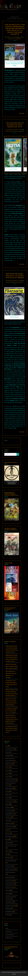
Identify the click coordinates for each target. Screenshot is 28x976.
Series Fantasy (8, 880)
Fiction (7, 797)
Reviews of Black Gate (10, 860)
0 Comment (20, 282)
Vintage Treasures (9, 905)
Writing (7, 914)
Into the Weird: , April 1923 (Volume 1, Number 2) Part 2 (11, 650)
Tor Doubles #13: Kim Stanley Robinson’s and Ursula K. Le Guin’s (15, 29)
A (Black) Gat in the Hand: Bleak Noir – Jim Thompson (11, 710)
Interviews (8, 817)
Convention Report (10, 779)
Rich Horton (8, 866)
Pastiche (7, 851)
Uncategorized (9, 902)
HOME (5, 440)
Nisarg (14, 974)
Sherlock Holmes (9, 884)
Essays (7, 791)
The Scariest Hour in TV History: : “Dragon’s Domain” (11, 666)
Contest (7, 776)
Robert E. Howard (9, 869)
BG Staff (7, 755)
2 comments (17, 38)
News (6, 839)
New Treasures (9, 836)
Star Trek (7, 890)
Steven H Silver (10, 131)
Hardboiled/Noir (9, 814)
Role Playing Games (10, 872)
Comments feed (9, 934)
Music (6, 830)
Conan (7, 773)
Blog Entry (8, 763)
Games (7, 804)
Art (6, 745)
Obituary (7, 842)
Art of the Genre (9, 749)
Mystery (7, 833)
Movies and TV (8, 826)
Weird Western (9, 911)
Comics (7, 770)
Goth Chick (8, 807)
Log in (6, 928)
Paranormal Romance (10, 846)
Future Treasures (9, 801)
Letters (7, 820)
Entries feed (8, 931)
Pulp (6, 854)
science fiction (9, 877)
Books (7, 767)
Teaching (7, 893)
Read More (22, 113)
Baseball (7, 752)
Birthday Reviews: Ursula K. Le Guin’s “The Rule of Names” (14, 276)
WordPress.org (9, 938)
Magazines (8, 823)
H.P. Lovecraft (8, 810)
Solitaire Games (9, 887)
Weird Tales (8, 908)
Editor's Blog (8, 788)
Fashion (7, 794)
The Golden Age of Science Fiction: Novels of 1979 (15, 125)
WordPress (19, 972)
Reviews (7, 857)
